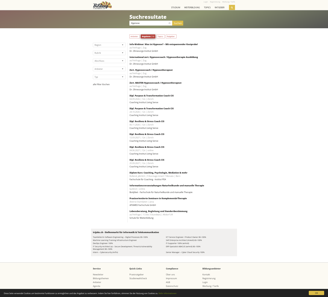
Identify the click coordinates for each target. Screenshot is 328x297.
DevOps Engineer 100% (103, 243)
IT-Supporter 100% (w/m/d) (177, 243)
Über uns (170, 274)
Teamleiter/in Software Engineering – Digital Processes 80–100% (120, 237)
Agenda (96, 286)
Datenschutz (172, 286)
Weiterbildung (192, 7)
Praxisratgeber (136, 274)
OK (316, 292)
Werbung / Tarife (210, 286)
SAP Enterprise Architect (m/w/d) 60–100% (184, 240)
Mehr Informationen (167, 293)
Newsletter (98, 274)
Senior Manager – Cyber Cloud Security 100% (185, 252)
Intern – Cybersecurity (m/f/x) (105, 252)
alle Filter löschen (101, 84)
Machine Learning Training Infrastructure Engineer (115, 240)
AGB (168, 282)
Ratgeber (219, 7)
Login (205, 282)
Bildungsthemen (101, 278)
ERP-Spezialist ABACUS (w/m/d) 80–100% (183, 246)
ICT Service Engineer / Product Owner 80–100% (186, 237)
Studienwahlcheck (138, 278)
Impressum (171, 278)
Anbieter (135, 36)
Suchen (178, 23)
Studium (175, 7)
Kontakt (206, 274)
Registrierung (209, 278)
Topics (207, 7)
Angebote (148, 36)
